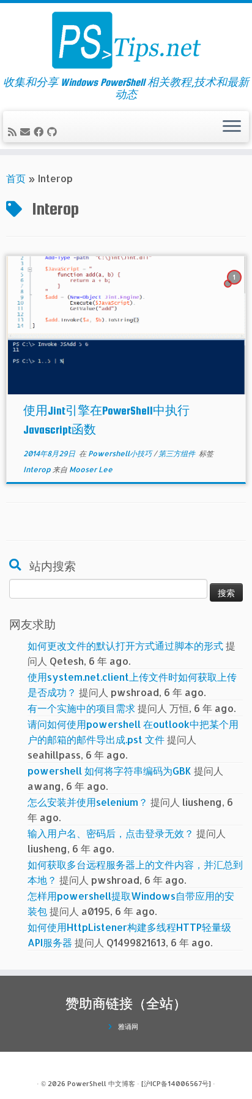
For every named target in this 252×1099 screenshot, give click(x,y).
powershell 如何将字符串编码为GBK (109, 770)
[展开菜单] (232, 127)
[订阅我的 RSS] (14, 131)
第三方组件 (177, 453)
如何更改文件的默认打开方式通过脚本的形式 (125, 645)
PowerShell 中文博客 (101, 1083)
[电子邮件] (27, 131)
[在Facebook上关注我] (40, 131)
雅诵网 (128, 1026)
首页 (16, 178)
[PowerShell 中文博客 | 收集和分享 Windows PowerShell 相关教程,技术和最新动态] (126, 40)
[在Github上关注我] (54, 131)
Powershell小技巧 (121, 453)
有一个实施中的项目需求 (81, 708)
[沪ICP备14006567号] (176, 1083)
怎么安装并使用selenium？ (88, 801)
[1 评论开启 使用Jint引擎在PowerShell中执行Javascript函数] (235, 287)
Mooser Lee (91, 469)
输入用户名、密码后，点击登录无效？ (111, 833)
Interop (38, 469)
